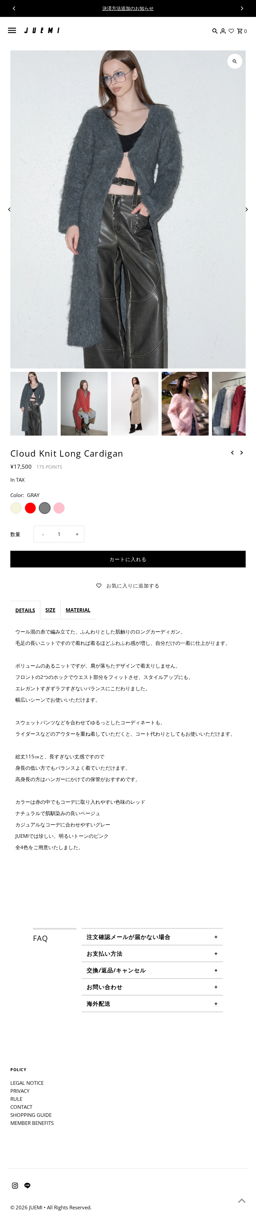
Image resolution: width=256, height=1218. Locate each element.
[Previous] (14, 8)
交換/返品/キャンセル (116, 970)
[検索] (215, 30)
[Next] (242, 8)
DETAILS (25, 610)
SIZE (50, 609)
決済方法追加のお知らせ (128, 8)
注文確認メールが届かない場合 (129, 937)
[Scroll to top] (241, 1200)
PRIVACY (19, 1090)
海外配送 (99, 1003)
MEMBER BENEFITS (32, 1123)
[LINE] (26, 1186)
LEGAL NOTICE (27, 1082)
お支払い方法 (105, 953)
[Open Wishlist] (231, 30)
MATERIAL (78, 609)
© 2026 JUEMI (27, 1207)
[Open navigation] (12, 30)
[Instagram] (14, 1186)
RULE (16, 1098)
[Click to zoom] (234, 61)
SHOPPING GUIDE (31, 1115)
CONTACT (21, 1107)
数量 (15, 534)
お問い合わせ (105, 987)
